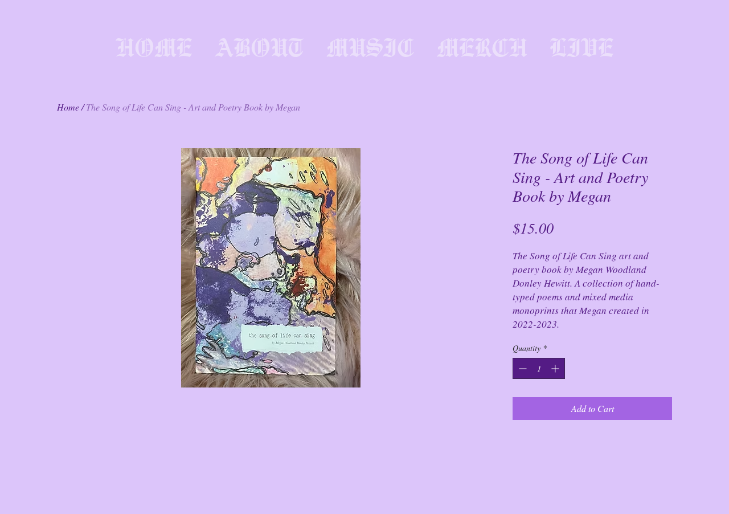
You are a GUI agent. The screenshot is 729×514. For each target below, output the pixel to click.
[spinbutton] (539, 368)
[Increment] (556, 368)
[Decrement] (521, 368)
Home (68, 107)
